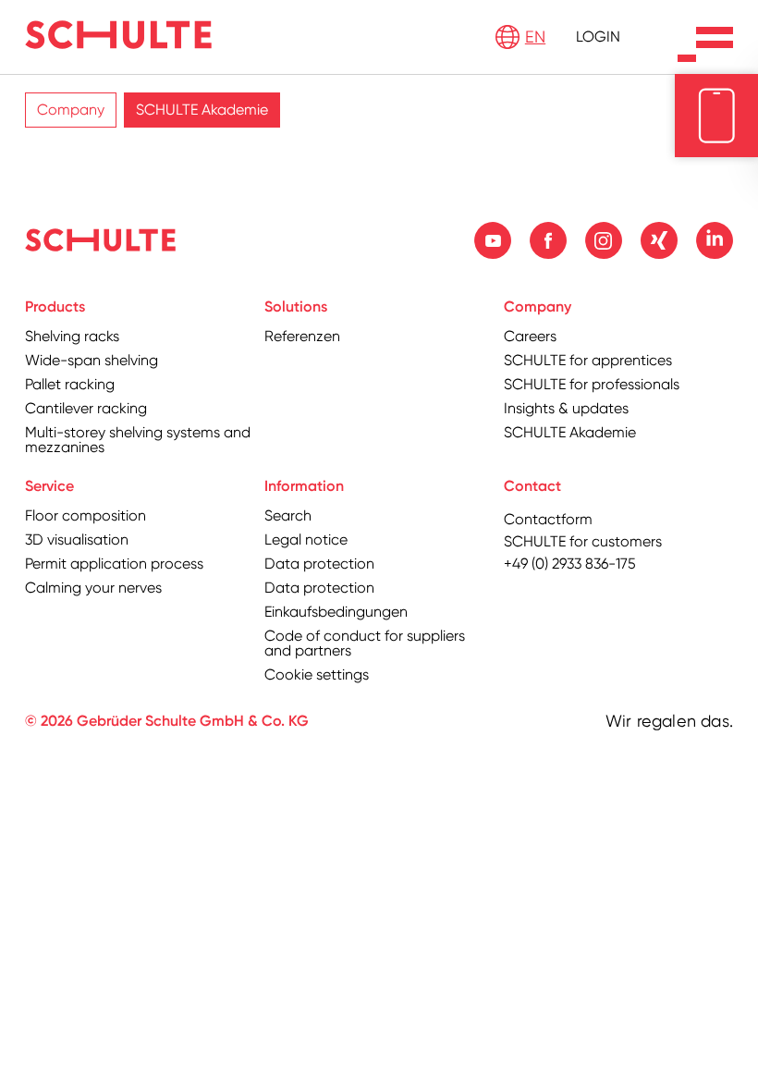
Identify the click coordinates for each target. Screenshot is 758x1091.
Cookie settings (316, 674)
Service (49, 486)
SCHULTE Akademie (202, 109)
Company (70, 109)
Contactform (548, 519)
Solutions (295, 306)
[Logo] (118, 34)
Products (55, 306)
